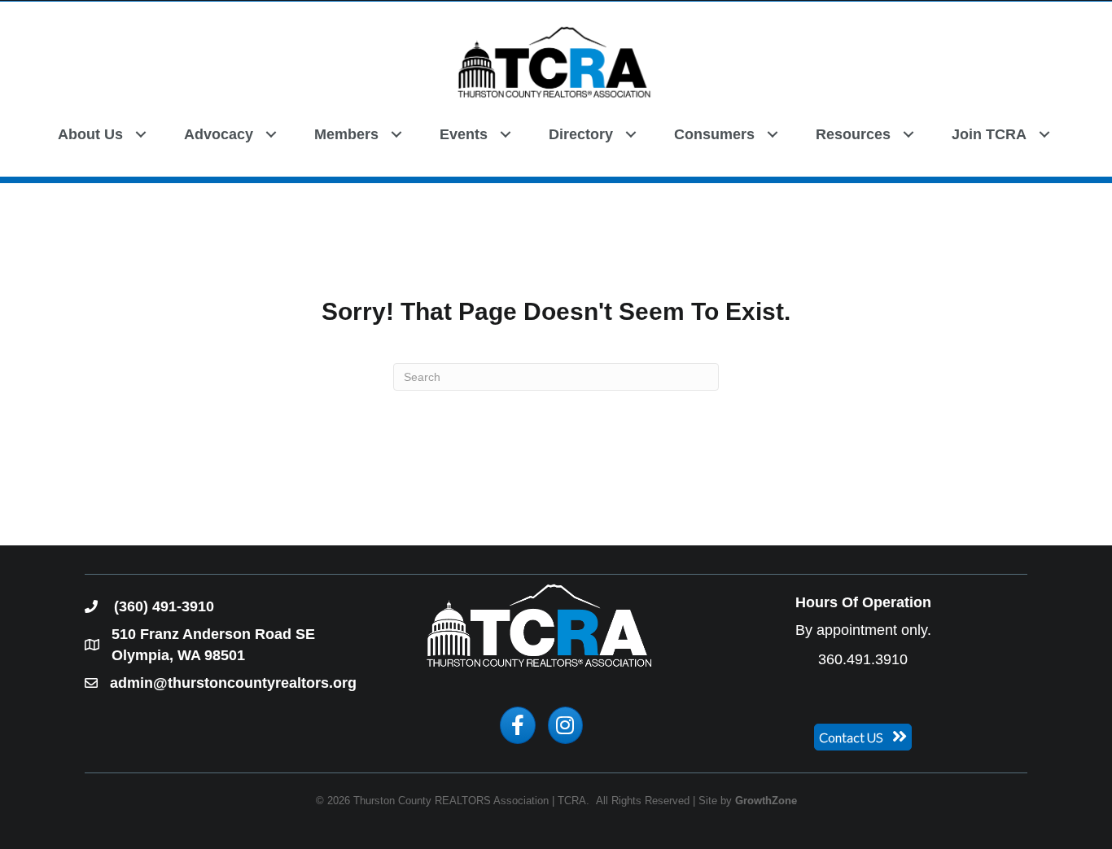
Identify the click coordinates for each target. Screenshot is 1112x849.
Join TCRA (989, 134)
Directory (581, 134)
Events (464, 134)
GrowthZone (766, 800)
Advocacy (218, 134)
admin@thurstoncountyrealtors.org (233, 683)
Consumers (714, 134)
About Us (90, 134)
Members (346, 134)
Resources (853, 134)
